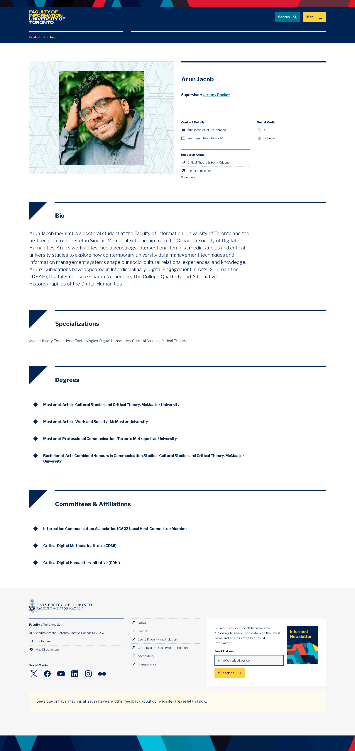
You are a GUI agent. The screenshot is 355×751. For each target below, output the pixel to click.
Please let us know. (191, 701)
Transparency (147, 664)
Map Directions (46, 649)
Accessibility (146, 656)
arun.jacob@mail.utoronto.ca (206, 129)
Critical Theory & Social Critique (208, 162)
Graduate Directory (42, 37)
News (142, 622)
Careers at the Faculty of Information (163, 647)
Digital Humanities (199, 170)
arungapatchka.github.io (203, 138)
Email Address (224, 651)
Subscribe (226, 673)
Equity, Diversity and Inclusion (157, 639)
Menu (310, 17)
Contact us (43, 641)
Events (142, 631)
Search (284, 17)
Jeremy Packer (216, 95)
